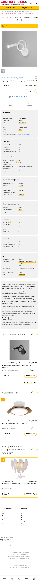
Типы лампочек (25, 532)
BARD (20, 120)
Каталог (10, 11)
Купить (29, 91)
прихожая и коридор (25, 261)
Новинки (4, 520)
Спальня (33, 261)
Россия (21, 78)
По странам (5, 516)
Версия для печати (36, 77)
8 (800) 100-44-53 (10, 8)
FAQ (22, 524)
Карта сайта (5, 524)
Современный (23, 127)
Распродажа (5, 518)
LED (20, 145)
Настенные (28, 11)
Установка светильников (28, 514)
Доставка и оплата (26, 512)
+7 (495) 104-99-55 (28, 8)
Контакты (4, 512)
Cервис (24, 508)
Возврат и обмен (26, 518)
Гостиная (21, 263)
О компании (7, 508)
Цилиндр (21, 194)
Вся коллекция (30, 382)
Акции (3, 522)
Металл (26, 132)
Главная (3, 11)
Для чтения (22, 274)
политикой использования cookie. (20, 558)
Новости (23, 528)
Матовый (21, 190)
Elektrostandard (9, 77)
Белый (20, 129)
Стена (20, 259)
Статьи (23, 530)
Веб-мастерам (25, 520)
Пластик (21, 132)
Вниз (20, 197)
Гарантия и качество (27, 516)
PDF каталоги (25, 534)
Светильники (18, 11)
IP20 (20, 266)
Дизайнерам (24, 522)
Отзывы (23, 526)
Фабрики (4, 514)
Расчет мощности (24, 134)
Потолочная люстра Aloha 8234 (14, 423)
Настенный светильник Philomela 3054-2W (19, 483)
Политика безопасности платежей (19, 546)
